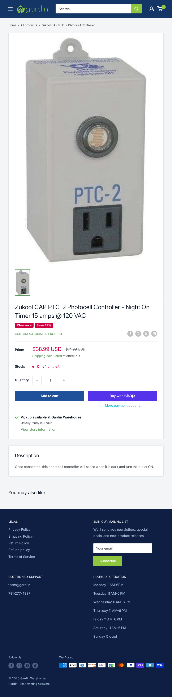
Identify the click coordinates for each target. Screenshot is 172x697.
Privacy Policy (19, 529)
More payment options (122, 405)
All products (29, 25)
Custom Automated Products (39, 334)
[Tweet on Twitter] (146, 333)
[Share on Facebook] (130, 333)
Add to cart (49, 396)
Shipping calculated (47, 356)
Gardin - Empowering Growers (29, 683)
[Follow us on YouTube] (27, 665)
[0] (160, 8)
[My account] (152, 9)
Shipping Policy (20, 536)
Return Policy (18, 543)
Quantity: (22, 380)
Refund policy (19, 550)
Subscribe (108, 561)
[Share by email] (154, 333)
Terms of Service (21, 557)
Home (12, 25)
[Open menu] (10, 8)
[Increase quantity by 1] (63, 380)
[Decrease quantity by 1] (37, 380)
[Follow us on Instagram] (19, 665)
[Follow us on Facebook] (11, 665)
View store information (38, 429)
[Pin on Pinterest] (138, 333)
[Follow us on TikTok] (35, 665)
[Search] (136, 8)
